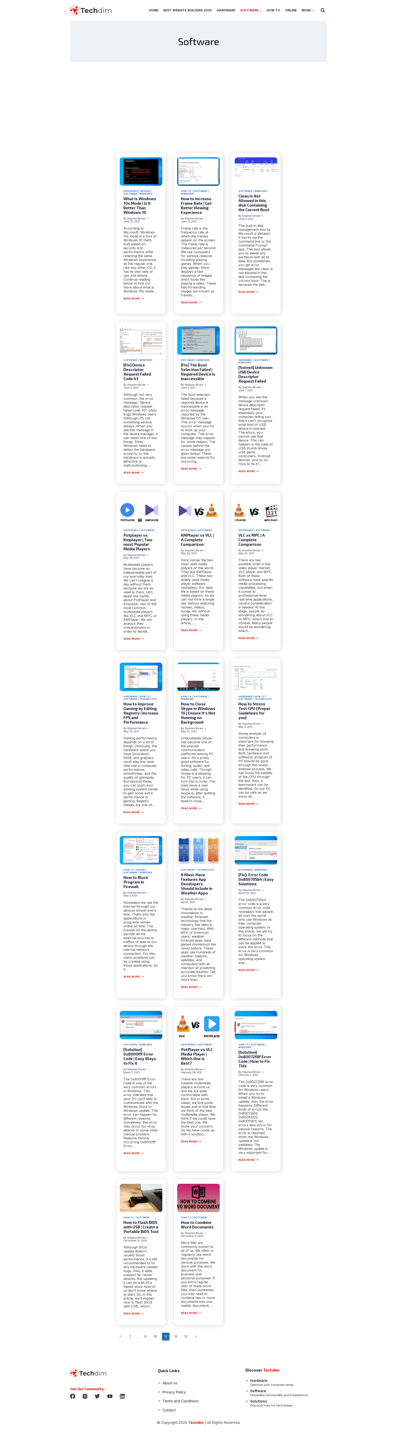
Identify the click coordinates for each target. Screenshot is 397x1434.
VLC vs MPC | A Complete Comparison (251, 540)
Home (153, 10)
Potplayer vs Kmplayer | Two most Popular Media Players (137, 542)
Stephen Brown (136, 218)
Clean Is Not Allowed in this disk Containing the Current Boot (253, 203)
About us (170, 1383)
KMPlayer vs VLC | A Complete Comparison (197, 540)
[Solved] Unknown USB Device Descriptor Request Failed (255, 374)
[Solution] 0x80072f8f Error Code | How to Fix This (254, 1059)
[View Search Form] (323, 10)
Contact (169, 1410)
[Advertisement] (198, 107)
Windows (146, 194)
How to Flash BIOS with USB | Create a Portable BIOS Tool (141, 1227)
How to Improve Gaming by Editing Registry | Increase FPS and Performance (140, 712)
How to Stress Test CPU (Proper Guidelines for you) (254, 710)
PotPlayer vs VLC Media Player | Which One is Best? (197, 1056)
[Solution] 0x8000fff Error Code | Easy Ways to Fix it (139, 1056)
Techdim (196, 1423)
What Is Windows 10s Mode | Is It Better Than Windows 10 (139, 205)
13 (185, 1336)
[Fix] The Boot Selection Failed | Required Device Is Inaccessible (198, 372)
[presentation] (141, 171)
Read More (133, 298)
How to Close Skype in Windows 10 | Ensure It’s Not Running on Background (198, 712)
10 (155, 1336)
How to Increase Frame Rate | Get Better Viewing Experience (196, 205)
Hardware (226, 10)
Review (145, 191)
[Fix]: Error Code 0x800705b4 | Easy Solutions (256, 879)
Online (291, 10)
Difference (130, 191)
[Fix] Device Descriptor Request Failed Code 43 (137, 372)
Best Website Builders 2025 (187, 10)
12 (176, 1336)
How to (273, 10)
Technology (148, 699)
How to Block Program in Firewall (135, 882)
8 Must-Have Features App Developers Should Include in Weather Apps (196, 883)
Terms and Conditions (181, 1401)
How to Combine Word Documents (197, 1224)
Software (130, 194)
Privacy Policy (174, 1392)
